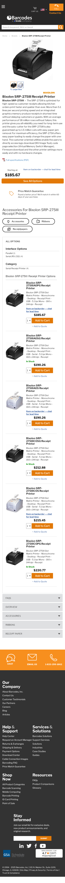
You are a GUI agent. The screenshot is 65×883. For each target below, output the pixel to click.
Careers (6, 707)
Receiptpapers (20, 229)
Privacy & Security (37, 870)
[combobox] (32, 27)
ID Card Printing (10, 799)
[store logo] (19, 18)
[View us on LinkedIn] (21, 847)
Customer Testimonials (13, 699)
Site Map (24, 870)
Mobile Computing (11, 792)
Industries (37, 747)
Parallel (9, 253)
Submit (43, 838)
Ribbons (46, 221)
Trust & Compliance (11, 873)
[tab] (32, 240)
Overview (11, 607)
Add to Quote (40, 326)
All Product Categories (13, 784)
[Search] (60, 27)
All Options (13, 241)
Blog (4, 710)
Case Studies (39, 751)
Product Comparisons (43, 784)
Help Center (8, 736)
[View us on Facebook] (36, 847)
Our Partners (8, 703)
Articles (6, 714)
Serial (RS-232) (13, 256)
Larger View (17, 89)
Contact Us (55, 13)
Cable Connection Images (15, 759)
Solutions (37, 744)
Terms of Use (53, 870)
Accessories (18, 221)
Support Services (41, 740)
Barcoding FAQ (9, 763)
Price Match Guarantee (13, 766)
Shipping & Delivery (12, 747)
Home (5, 36)
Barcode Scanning (11, 788)
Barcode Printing (10, 795)
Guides (35, 755)
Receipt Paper (14, 634)
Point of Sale (8, 803)
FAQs (8, 598)
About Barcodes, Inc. (12, 691)
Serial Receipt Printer (16, 268)
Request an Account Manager (17, 740)
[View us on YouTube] (43, 847)
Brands (15, 36)
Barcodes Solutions (42, 736)
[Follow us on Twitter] (29, 847)
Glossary (36, 788)
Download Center (11, 755)
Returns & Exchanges (13, 744)
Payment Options (11, 751)
